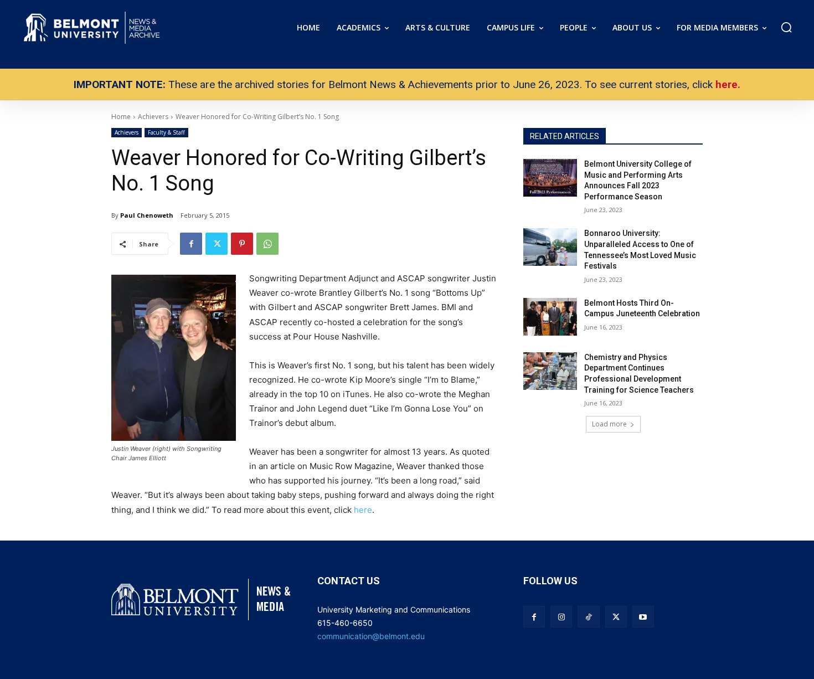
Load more (609, 424)
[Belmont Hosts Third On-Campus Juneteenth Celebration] (550, 317)
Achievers (126, 132)
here (363, 510)
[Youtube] (643, 616)
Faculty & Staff (166, 132)
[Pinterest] (242, 244)
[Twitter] (216, 244)
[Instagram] (561, 616)
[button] (786, 27)
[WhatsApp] (267, 244)
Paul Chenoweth (146, 215)
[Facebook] (191, 244)
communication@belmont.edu (371, 636)
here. (727, 84)
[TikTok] (588, 616)
